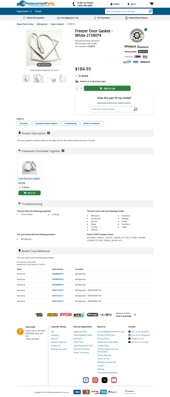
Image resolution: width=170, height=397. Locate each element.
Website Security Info (106, 362)
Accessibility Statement (107, 372)
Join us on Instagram (140, 335)
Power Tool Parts (81, 352)
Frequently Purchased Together (46, 123)
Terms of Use (103, 358)
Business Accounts (59, 349)
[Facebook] (86, 380)
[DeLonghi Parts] (92, 315)
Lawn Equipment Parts (83, 345)
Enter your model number (103, 109)
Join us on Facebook (140, 331)
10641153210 (57, 301)
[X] (104, 380)
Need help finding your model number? (114, 103)
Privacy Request (104, 355)
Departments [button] (22, 11)
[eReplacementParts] (36, 3)
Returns (54, 338)
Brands (38, 11)
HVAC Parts (78, 342)
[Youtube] (114, 380)
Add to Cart (109, 88)
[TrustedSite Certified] (130, 392)
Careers (100, 365)
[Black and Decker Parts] (39, 315)
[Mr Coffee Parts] (106, 315)
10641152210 (57, 290)
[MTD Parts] (79, 315)
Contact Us (55, 345)
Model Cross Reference (92, 123)
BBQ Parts (78, 338)
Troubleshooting (70, 123)
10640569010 (57, 284)
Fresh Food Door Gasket (29, 178)
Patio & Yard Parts (81, 349)
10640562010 (57, 274)
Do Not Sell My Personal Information (108, 350)
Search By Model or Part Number (120, 11)
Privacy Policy (103, 338)
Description (24, 123)
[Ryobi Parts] (66, 315)
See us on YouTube (140, 342)
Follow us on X (137, 338)
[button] (151, 4)
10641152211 (57, 295)
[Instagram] (95, 380)
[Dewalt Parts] (52, 315)
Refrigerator (42, 24)
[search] (150, 11)
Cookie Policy (103, 345)
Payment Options (58, 342)
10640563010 (57, 279)
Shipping (55, 335)
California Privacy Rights (108, 342)
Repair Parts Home (25, 24)
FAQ (52, 331)
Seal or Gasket (57, 24)
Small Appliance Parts (82, 335)
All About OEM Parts (106, 335)
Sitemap (100, 369)
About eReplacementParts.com (110, 331)
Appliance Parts (80, 331)
